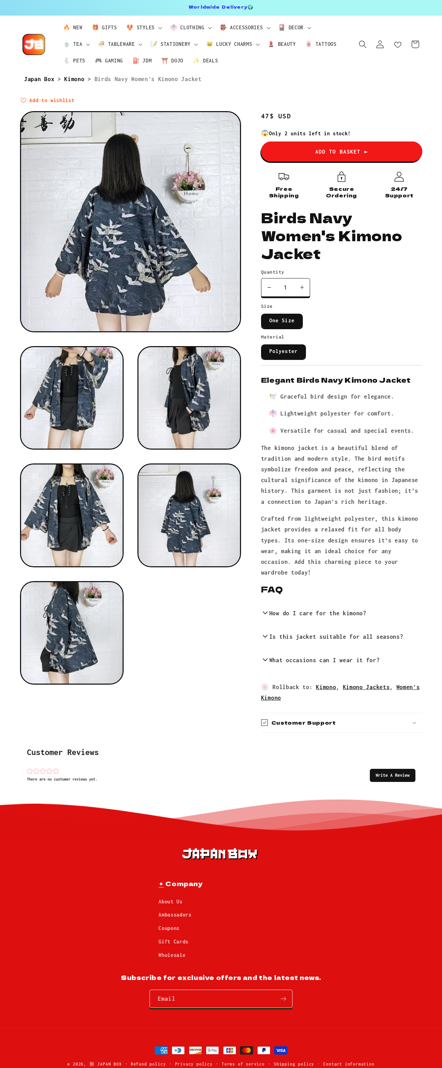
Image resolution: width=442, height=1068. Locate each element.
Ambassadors (175, 915)
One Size (282, 320)
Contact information (348, 1064)
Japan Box (41, 79)
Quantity (273, 272)
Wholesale (171, 955)
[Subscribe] (283, 999)
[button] (392, 775)
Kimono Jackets (366, 687)
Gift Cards (173, 941)
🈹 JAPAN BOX (105, 1064)
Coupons (169, 928)
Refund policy (148, 1064)
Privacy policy (194, 1064)
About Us (170, 901)
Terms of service (243, 1064)
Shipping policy (294, 1064)
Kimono (76, 79)
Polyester (283, 351)
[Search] (363, 44)
